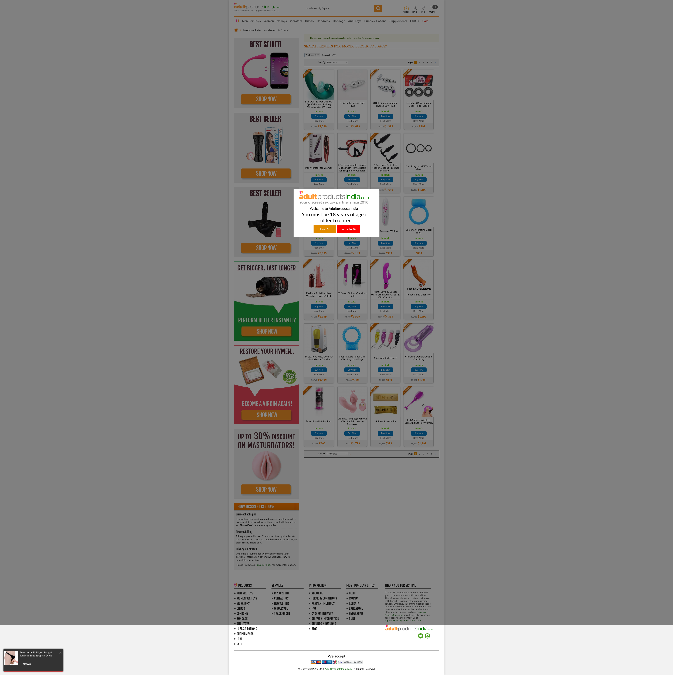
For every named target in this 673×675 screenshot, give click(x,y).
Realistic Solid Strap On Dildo (36, 655)
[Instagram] (427, 634)
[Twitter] (420, 634)
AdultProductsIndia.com (338, 668)
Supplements (245, 634)
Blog (314, 629)
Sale (239, 644)
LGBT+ (240, 639)
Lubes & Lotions (247, 629)
